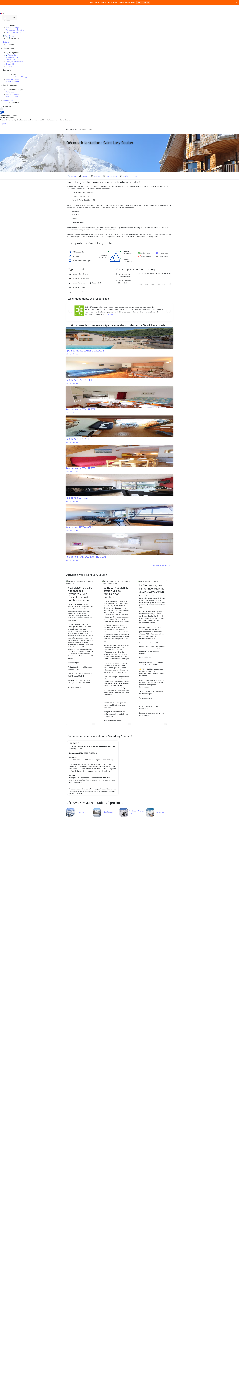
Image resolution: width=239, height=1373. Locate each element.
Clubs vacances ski (12, 60)
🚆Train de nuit (8, 36)
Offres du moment (12, 79)
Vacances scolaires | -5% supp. (17, 77)
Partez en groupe (12, 92)
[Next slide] (168, 311)
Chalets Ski (10, 64)
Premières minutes (12, 81)
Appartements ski (12, 57)
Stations (6, 42)
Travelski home (12, 55)
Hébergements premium (15, 62)
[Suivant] (177, 652)
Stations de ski (71, 130)
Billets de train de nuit (13, 32)
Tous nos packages (12, 28)
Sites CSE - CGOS (12, 96)
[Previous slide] (70, 311)
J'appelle (3, 124)
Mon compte (10, 17)
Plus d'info (109, 314)
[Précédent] (62, 652)
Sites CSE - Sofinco (12, 94)
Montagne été (8, 100)
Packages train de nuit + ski (15, 30)
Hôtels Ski (9, 66)
